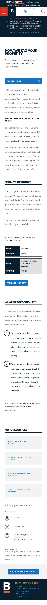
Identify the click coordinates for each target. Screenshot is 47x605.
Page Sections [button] (14, 81)
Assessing (10, 511)
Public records (23, 591)
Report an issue (26, 583)
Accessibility (22, 594)
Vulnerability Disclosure (28, 589)
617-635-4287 (18, 518)
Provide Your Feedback (23, 571)
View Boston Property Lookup (23, 32)
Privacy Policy (23, 586)
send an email (20, 526)
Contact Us (21, 596)
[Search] (42, 11)
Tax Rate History (16, 283)
